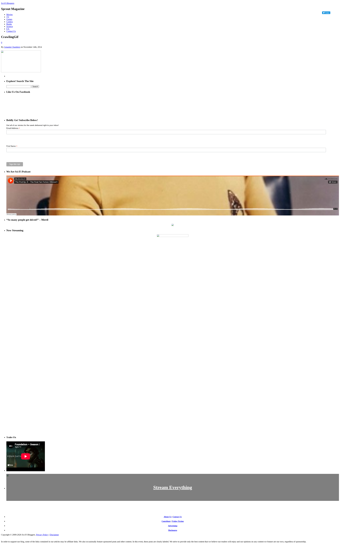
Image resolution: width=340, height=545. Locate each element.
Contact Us (11, 31)
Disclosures (172, 530)
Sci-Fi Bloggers (7, 3)
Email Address (13, 128)
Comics (9, 22)
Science (9, 26)
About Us (167, 517)
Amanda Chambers (12, 47)
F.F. (8, 29)
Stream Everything (172, 487)
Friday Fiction (178, 521)
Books (9, 24)
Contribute (166, 521)
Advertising (172, 526)
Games (9, 19)
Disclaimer (54, 535)
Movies (9, 14)
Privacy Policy (42, 535)
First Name (11, 146)
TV (7, 17)
